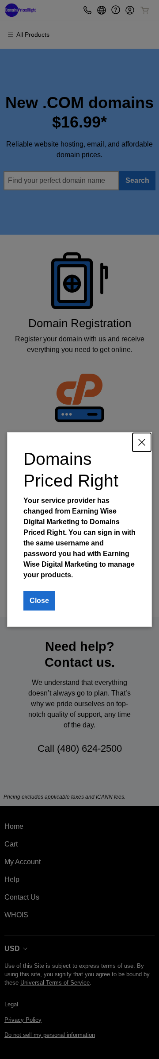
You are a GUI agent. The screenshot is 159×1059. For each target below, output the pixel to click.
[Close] (141, 442)
